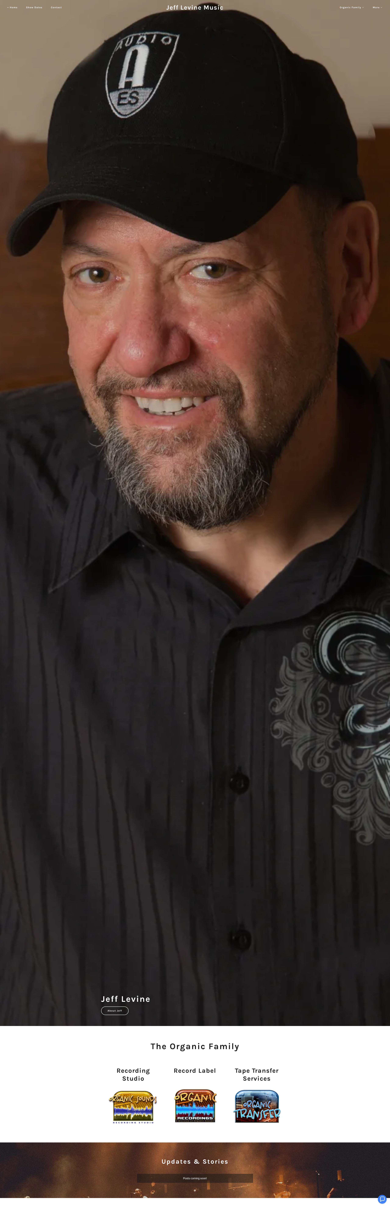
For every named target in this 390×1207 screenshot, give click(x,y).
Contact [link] (56, 7)
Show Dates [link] (34, 7)
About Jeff (115, 1010)
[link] (194, 8)
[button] (350, 7)
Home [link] (14, 7)
